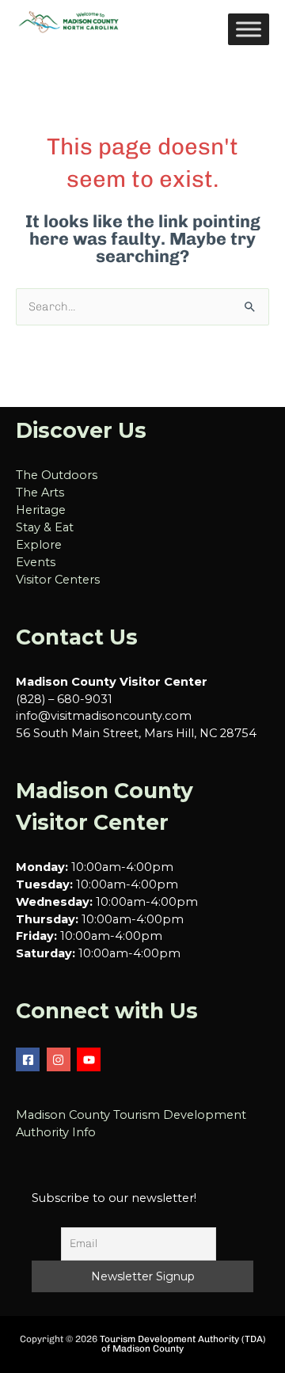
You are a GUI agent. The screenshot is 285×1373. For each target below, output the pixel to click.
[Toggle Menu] (248, 28)
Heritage (41, 510)
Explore (39, 545)
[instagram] (60, 1059)
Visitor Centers (58, 579)
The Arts (40, 492)
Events (35, 562)
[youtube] (90, 1059)
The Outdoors (56, 475)
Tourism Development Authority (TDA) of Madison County (183, 1343)
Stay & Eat (45, 527)
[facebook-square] (30, 1059)
